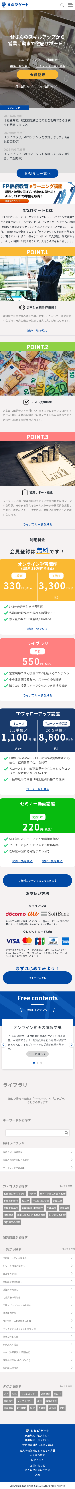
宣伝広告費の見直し (13, 1281)
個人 (14, 1394)
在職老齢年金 (11, 1208)
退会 (37, 1474)
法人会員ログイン (49, 86)
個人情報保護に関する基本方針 (37, 1450)
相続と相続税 (11, 1201)
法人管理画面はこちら (37, 1470)
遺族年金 (8, 1215)
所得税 (32, 1193)
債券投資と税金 (10, 1336)
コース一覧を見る (37, 789)
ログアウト (37, 1459)
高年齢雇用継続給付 (32, 1208)
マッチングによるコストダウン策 (19, 1328)
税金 (39, 1401)
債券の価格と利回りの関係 (16, 1159)
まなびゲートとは (29, 59)
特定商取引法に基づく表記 (37, 1444)
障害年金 (64, 1208)
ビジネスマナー (29, 1394)
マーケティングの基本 (14, 1167)
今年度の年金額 (40, 1201)
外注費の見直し (10, 1273)
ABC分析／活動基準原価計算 (17, 1320)
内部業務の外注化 (11, 1297)
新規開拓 (21, 1408)
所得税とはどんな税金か (15, 1258)
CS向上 (58, 1394)
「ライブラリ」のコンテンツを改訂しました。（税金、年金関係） (36, 156)
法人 (6, 1394)
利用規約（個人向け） (37, 1435)
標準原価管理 (9, 1313)
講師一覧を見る (52, 861)
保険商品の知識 (12, 1222)
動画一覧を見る (22, 861)
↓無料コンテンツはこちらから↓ (37, 880)
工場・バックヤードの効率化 (17, 1305)
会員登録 (37, 74)
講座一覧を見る (20, 66)
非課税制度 (51, 1401)
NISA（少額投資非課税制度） (17, 1352)
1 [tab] (34, 1063)
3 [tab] (41, 1063)
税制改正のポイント (14, 1193)
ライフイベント (25, 1401)
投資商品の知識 (57, 1215)
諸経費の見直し (10, 1289)
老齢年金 (57, 1201)
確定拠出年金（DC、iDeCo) (16, 1360)
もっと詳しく (37, 1053)
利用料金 (52, 59)
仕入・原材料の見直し (14, 1266)
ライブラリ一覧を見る (50, 66)
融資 (32, 1408)
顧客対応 (45, 1394)
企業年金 (51, 1208)
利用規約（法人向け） (37, 1440)
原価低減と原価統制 (13, 1152)
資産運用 (8, 1408)
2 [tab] (37, 1063)
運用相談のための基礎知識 (31, 1215)
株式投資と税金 (10, 1344)
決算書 (42, 1408)
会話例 (52, 1408)
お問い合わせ (37, 1465)
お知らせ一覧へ (37, 173)
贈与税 (25, 1201)
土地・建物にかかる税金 (53, 1193)
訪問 (62, 1408)
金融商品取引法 (10, 1367)
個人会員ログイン (25, 86)
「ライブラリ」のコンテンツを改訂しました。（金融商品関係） (36, 139)
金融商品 (8, 1401)
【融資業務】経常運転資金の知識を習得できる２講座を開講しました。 (37, 122)
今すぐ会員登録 (37, 978)
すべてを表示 (65, 1186)
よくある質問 (37, 1455)
